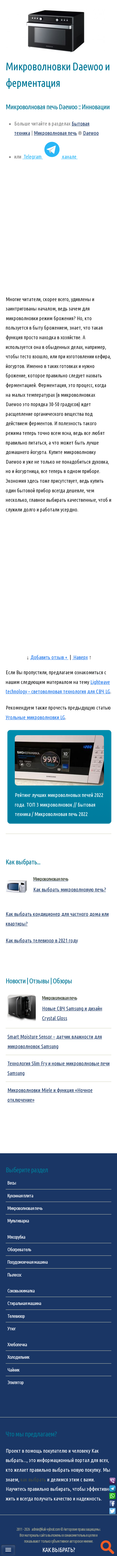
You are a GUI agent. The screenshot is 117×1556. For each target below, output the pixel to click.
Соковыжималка (21, 1290)
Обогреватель (19, 1249)
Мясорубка (16, 1237)
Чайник (13, 1369)
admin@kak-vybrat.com (46, 1529)
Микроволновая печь (55, 133)
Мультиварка (18, 1220)
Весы (11, 1182)
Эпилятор (15, 1382)
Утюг (11, 1328)
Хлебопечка (17, 1344)
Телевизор (16, 1316)
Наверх (80, 657)
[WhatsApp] (112, 1496)
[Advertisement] (58, 230)
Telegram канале (50, 157)
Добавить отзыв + (49, 657)
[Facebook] (112, 1503)
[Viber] (112, 1481)
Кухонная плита (20, 1195)
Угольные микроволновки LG (35, 717)
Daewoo (91, 133)
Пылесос (14, 1274)
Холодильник (18, 1357)
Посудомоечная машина (27, 1262)
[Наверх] (112, 1518)
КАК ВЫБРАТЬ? (58, 1549)
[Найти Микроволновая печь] (107, 1547)
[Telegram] (112, 1489)
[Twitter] (112, 1511)
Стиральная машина (24, 1303)
